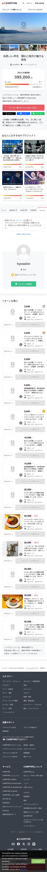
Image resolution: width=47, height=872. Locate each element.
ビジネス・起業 (8, 704)
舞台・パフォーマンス (31, 708)
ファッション (7, 697)
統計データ (27, 756)
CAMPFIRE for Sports (10, 791)
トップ (4, 668)
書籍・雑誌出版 (29, 700)
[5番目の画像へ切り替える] (42, 48)
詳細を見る (7, 325)
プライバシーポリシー (31, 804)
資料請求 (6, 731)
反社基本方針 (28, 816)
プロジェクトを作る (9, 727)
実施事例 (27, 753)
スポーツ (27, 693)
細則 (25, 800)
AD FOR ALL (7, 799)
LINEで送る (39, 113)
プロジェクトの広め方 (10, 756)
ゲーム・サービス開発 (10, 700)
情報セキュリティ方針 (31, 812)
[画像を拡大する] (20, 318)
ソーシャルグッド (30, 64)
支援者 (23, 210)
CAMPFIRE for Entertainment (12, 787)
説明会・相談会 (29, 745)
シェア (24, 113)
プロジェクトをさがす (35, 9)
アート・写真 (7, 708)
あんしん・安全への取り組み (33, 775)
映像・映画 (27, 697)
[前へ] (3, 28)
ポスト (10, 113)
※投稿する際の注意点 (23, 234)
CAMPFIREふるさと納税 (11, 795)
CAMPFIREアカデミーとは (12, 745)
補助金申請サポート (9, 814)
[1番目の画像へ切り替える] (5, 48)
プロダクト (6, 685)
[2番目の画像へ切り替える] (14, 48)
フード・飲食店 (8, 689)
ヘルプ (26, 783)
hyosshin (16, 64)
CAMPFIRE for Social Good (12, 783)
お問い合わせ (28, 787)
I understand (38, 861)
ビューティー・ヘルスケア (33, 704)
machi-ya (6, 810)
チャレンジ (27, 689)
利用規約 (27, 796)
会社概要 (11, 849)
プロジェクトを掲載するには (12, 9)
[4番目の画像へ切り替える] (32, 48)
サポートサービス (30, 749)
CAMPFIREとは (29, 772)
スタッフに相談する (30, 727)
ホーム (4, 210)
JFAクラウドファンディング (12, 806)
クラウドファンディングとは (12, 749)
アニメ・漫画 (7, 693)
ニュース (27, 779)
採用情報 (24, 849)
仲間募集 (33, 210)
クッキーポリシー (30, 826)
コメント (42, 210)
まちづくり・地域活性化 (32, 681)
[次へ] (44, 28)
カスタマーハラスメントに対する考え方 (33, 821)
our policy (23, 869)
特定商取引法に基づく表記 (33, 808)
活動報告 (13, 210)
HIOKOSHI (6, 803)
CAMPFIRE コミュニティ (11, 775)
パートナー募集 (36, 849)
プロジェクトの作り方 (10, 753)
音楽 (25, 685)
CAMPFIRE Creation (10, 779)
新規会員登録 (39, 3)
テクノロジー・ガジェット (12, 681)
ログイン (30, 3)
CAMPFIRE (6, 772)
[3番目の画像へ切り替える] (23, 48)
